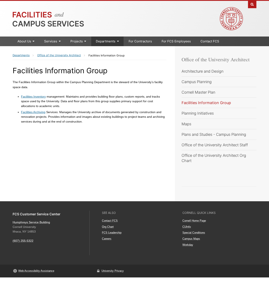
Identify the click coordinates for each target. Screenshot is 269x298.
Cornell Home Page (194, 220)
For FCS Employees (176, 41)
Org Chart (108, 226)
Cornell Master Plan (198, 92)
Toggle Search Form (252, 4)
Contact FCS (209, 41)
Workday (187, 244)
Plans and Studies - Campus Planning (214, 134)
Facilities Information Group (206, 103)
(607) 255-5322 (23, 240)
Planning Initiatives (198, 113)
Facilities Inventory (33, 96)
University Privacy (113, 270)
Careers (106, 238)
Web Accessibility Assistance (36, 270)
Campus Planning (197, 82)
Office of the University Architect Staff (215, 145)
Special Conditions (193, 232)
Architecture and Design (202, 71)
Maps (186, 124)
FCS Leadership (111, 232)
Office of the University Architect (216, 59)
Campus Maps (191, 238)
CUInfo (186, 226)
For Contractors (140, 41)
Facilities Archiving (33, 112)
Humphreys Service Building (31, 222)
